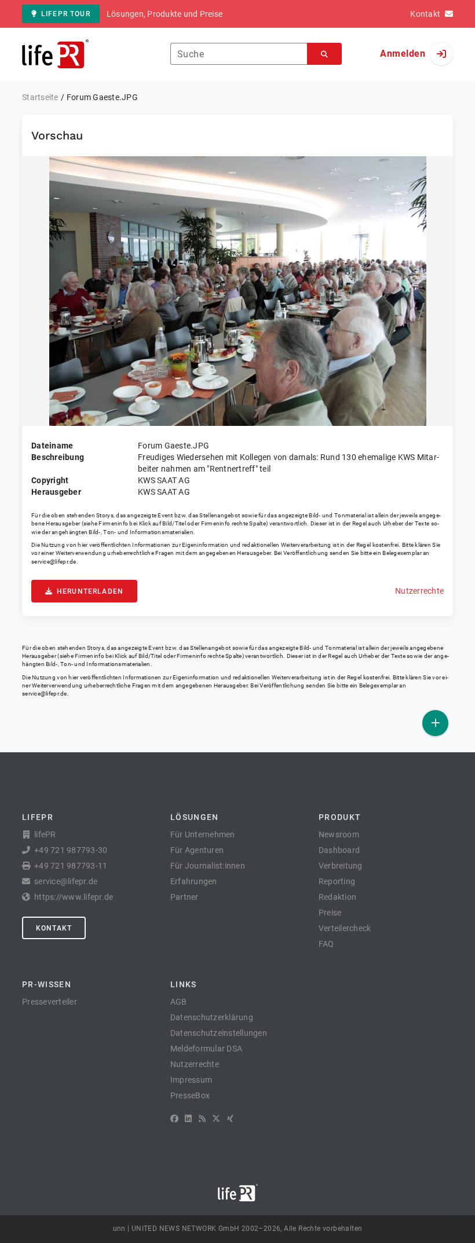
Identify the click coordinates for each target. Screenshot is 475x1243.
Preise (330, 912)
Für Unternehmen (202, 834)
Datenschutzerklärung (211, 1017)
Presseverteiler (49, 1001)
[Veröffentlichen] (435, 723)
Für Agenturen (197, 850)
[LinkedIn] (188, 1118)
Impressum (191, 1079)
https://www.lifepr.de (73, 897)
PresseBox (190, 1095)
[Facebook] (174, 1118)
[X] (216, 1118)
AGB (178, 1001)
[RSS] (202, 1118)
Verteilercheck (345, 928)
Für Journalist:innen (207, 865)
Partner (184, 897)
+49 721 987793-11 (70, 865)
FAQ (326, 943)
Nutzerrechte (419, 590)
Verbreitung (341, 865)
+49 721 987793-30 (70, 850)
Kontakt (54, 928)
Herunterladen (90, 591)
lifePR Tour (65, 14)
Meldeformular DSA (206, 1048)
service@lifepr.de (53, 561)
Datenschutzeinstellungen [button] (218, 1033)
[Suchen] (324, 54)
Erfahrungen (193, 881)
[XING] (230, 1118)
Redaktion (337, 897)
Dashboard (339, 850)
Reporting (337, 881)
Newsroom (339, 834)
